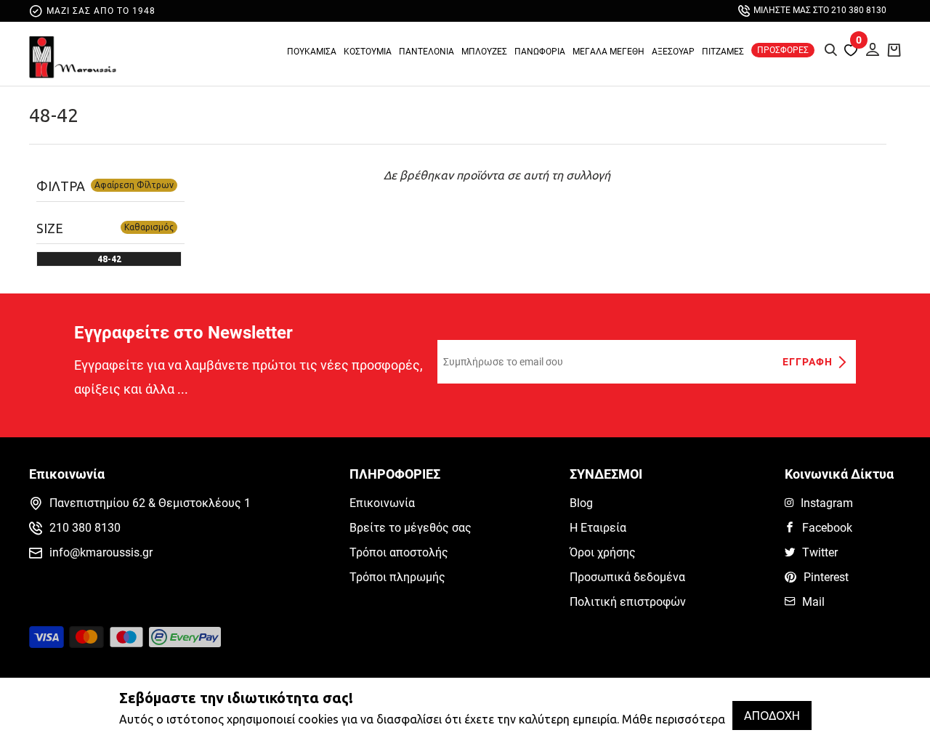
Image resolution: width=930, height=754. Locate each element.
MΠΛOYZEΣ (484, 51)
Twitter (820, 552)
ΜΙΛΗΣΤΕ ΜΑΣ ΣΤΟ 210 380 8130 (819, 10)
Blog (581, 503)
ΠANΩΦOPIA (539, 51)
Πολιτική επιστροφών (628, 602)
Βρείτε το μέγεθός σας (410, 528)
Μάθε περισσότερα (673, 719)
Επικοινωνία (382, 503)
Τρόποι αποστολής (398, 552)
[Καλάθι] (894, 49)
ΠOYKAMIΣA (311, 51)
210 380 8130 (85, 528)
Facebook (827, 528)
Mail (813, 602)
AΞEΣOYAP (673, 51)
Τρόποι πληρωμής (397, 577)
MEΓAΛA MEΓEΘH (608, 51)
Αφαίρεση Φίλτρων (134, 185)
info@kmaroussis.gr (101, 552)
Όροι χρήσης (603, 552)
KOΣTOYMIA (368, 51)
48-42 (53, 115)
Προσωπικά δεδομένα (627, 577)
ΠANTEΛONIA (426, 51)
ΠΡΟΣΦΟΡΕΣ (783, 50)
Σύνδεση (868, 47)
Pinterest (826, 577)
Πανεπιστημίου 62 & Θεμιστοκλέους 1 (150, 503)
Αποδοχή (772, 715)
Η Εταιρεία (598, 528)
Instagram (827, 503)
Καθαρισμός (149, 227)
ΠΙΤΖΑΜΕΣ (723, 51)
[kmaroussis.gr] (72, 57)
